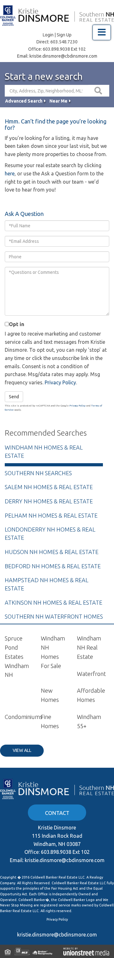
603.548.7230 (64, 41)
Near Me (58, 101)
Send (14, 396)
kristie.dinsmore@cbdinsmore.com (63, 56)
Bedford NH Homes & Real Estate (53, 566)
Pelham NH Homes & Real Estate (51, 515)
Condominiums (23, 717)
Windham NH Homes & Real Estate (44, 451)
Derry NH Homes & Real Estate (49, 501)
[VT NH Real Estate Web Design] (86, 951)
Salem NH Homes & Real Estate (49, 487)
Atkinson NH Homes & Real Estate (53, 602)
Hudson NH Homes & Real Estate (51, 552)
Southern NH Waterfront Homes (54, 616)
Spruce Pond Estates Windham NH (17, 656)
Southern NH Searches (38, 473)
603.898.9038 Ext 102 (64, 49)
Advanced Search (23, 101)
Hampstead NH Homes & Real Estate (46, 584)
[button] (98, 91)
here (10, 173)
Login (48, 34)
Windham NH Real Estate (89, 647)
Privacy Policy (60, 382)
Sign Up (64, 34)
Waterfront (91, 674)
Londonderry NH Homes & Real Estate (50, 533)
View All (22, 750)
